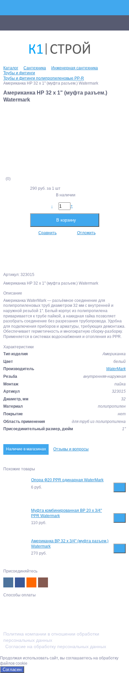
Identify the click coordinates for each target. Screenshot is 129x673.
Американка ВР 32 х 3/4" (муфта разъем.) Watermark (69, 544)
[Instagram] (43, 582)
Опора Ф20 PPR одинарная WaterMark (67, 480)
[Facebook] (20, 582)
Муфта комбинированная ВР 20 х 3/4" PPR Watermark (66, 513)
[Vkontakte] (8, 582)
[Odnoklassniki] (31, 582)
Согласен (12, 669)
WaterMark (116, 369)
